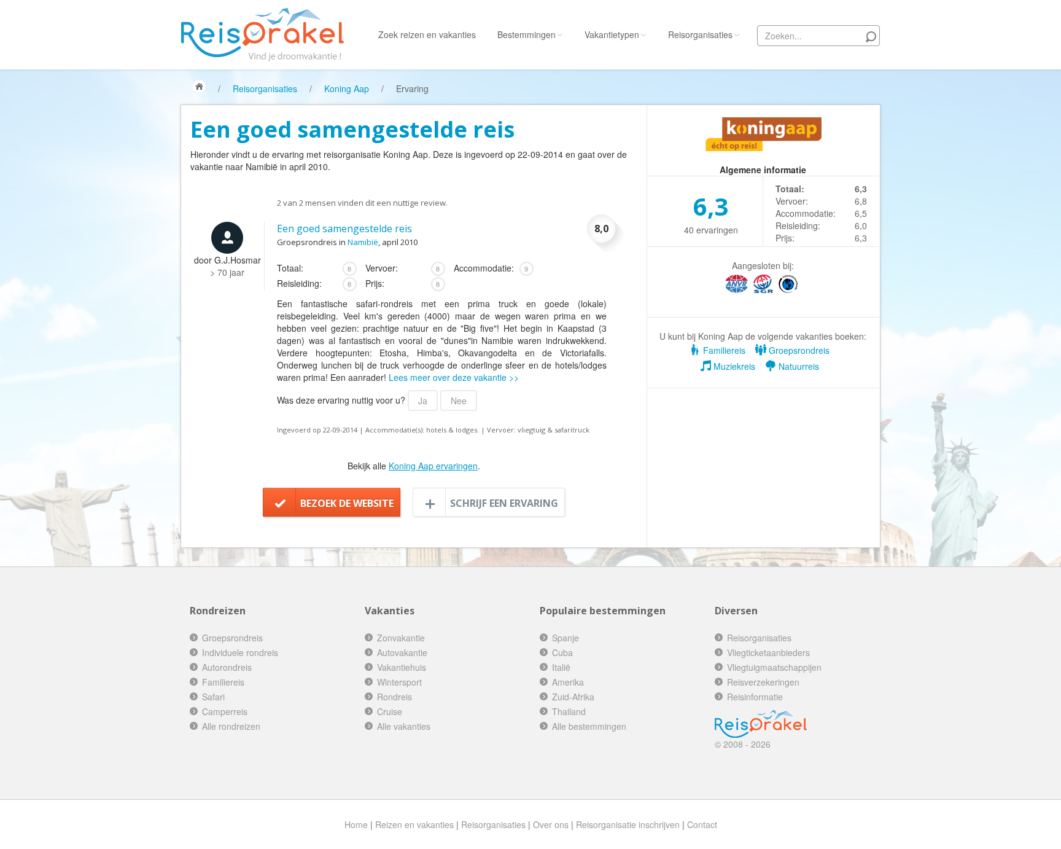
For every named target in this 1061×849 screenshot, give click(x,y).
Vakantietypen (612, 34)
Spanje (565, 638)
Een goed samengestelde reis (344, 228)
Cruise (389, 711)
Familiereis (723, 350)
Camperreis (224, 711)
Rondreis (394, 697)
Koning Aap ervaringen (433, 466)
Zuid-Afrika (573, 697)
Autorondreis (227, 667)
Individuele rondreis (240, 652)
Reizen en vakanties (414, 824)
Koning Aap (346, 88)
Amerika (568, 682)
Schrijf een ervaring (504, 503)
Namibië (363, 242)
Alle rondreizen (231, 726)
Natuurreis (797, 366)
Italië (561, 667)
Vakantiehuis (401, 667)
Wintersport (399, 682)
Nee (459, 400)
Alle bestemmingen (589, 726)
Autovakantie (402, 652)
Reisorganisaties (700, 34)
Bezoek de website (347, 503)
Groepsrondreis (798, 350)
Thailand (569, 711)
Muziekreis (733, 366)
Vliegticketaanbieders (768, 652)
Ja (422, 400)
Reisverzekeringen (763, 682)
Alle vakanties (403, 726)
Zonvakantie (401, 638)
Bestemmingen (526, 34)
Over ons (551, 824)
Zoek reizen (427, 34)
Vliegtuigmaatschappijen (774, 667)
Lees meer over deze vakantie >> (454, 377)
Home (356, 824)
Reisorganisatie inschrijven (628, 824)
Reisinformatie (755, 697)
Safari (213, 697)
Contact (702, 824)
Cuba (562, 652)
